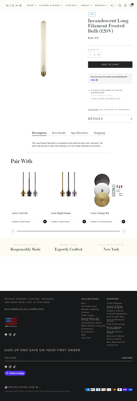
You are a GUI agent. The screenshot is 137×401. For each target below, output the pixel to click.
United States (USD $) (23, 387)
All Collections (89, 306)
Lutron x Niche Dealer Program (115, 307)
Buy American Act (116, 342)
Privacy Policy (114, 339)
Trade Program (114, 303)
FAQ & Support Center (115, 332)
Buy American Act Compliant (24, 309)
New (83, 303)
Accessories (87, 332)
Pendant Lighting (90, 309)
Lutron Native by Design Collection (90, 319)
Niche (21, 391)
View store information (106, 98)
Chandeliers (87, 329)
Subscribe (127, 358)
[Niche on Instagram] (10, 335)
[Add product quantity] (98, 55)
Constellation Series (91, 323)
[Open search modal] (119, 5)
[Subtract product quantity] (90, 55)
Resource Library (116, 336)
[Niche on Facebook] (6, 335)
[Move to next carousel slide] (130, 281)
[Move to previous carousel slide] (124, 282)
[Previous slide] (13, 231)
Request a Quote (115, 311)
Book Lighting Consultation (114, 328)
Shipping (93, 110)
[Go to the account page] (125, 5)
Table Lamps (87, 315)
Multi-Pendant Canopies (93, 326)
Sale (83, 335)
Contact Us (112, 345)
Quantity (94, 50)
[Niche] (14, 5)
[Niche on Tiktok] (14, 335)
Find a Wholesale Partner (116, 320)
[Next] (115, 5)
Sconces (85, 312)
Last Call (86, 338)
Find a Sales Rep (115, 317)
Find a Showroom (116, 324)
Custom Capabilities (117, 314)
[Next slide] (123, 231)
